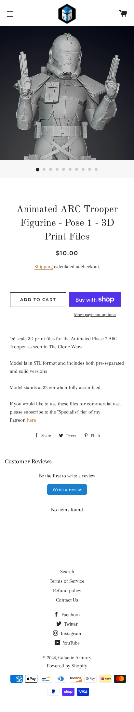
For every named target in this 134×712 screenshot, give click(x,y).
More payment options (95, 314)
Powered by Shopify (67, 666)
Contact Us (67, 600)
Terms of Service (67, 581)
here (31, 420)
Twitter (70, 624)
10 (96, 170)
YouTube (70, 643)
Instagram (70, 633)
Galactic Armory (74, 658)
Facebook (70, 615)
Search (67, 571)
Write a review (67, 489)
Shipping (43, 266)
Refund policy (67, 590)
